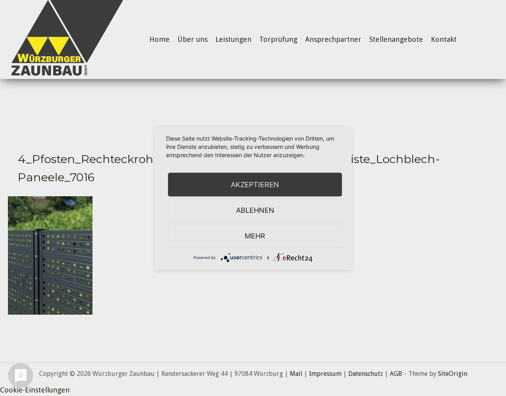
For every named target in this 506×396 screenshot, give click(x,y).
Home (159, 39)
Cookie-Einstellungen (35, 390)
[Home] (65, 39)
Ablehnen (255, 210)
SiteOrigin (452, 373)
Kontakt (444, 39)
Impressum (325, 373)
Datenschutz (365, 373)
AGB (396, 373)
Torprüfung (278, 39)
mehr (255, 235)
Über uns (192, 39)
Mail (296, 373)
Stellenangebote (396, 39)
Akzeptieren (255, 184)
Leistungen (233, 39)
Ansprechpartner (333, 39)
